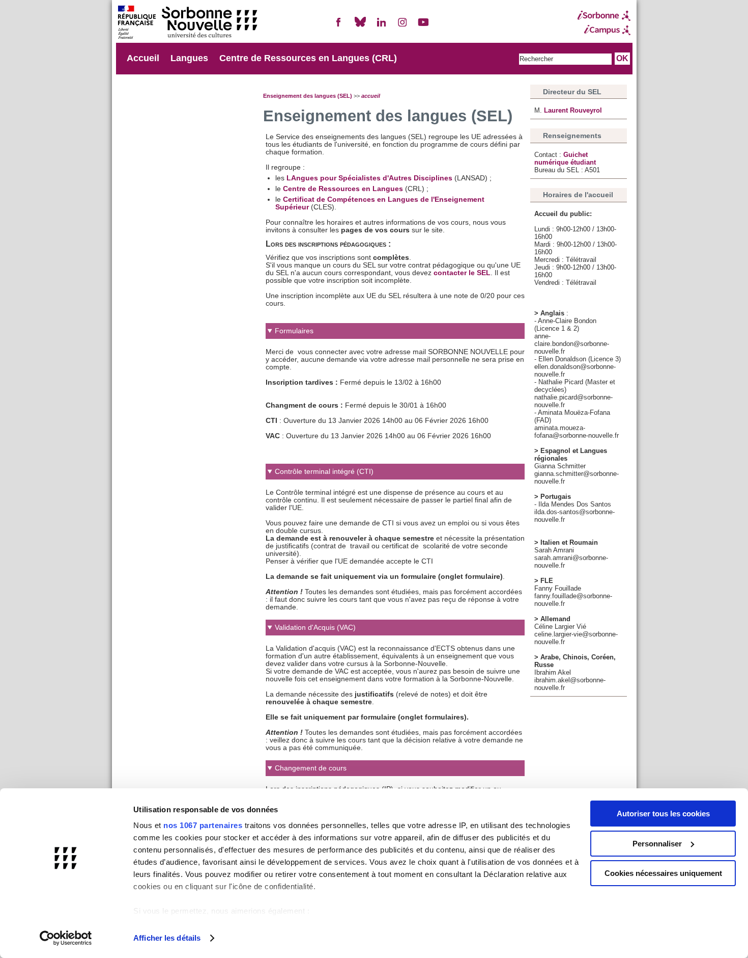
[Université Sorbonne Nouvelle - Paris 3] (187, 23)
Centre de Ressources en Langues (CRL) (308, 58)
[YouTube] (423, 26)
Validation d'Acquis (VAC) (315, 627)
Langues (189, 58)
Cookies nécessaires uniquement (663, 873)
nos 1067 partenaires (202, 825)
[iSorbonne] (604, 16)
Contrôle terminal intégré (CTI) (324, 471)
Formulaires (294, 331)
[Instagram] (402, 26)
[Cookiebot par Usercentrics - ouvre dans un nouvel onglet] (65, 938)
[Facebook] (339, 26)
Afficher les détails (166, 938)
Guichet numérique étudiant (565, 158)
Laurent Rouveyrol (573, 110)
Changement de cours (311, 768)
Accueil (143, 58)
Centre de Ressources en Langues (344, 189)
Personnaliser (657, 843)
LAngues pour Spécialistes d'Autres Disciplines (369, 178)
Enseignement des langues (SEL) (307, 96)
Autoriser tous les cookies (663, 813)
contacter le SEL (462, 273)
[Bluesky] (360, 26)
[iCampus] (604, 30)
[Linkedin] (381, 26)
